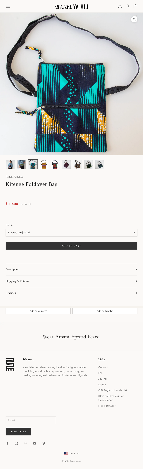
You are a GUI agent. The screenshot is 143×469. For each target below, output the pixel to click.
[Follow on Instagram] (16, 443)
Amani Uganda (15, 176)
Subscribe (18, 431)
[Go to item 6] (66, 164)
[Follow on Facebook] (7, 443)
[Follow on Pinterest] (25, 443)
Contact (103, 367)
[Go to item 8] (88, 164)
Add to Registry (38, 310)
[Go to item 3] (33, 164)
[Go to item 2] (22, 164)
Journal (102, 378)
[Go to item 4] (44, 164)
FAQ (100, 373)
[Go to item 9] (100, 164)
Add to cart (71, 245)
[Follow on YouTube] (34, 443)
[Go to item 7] (77, 164)
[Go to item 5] (55, 164)
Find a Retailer (107, 405)
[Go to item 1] (10, 164)
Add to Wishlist (105, 310)
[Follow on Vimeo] (43, 443)
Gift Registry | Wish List (112, 390)
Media (102, 384)
